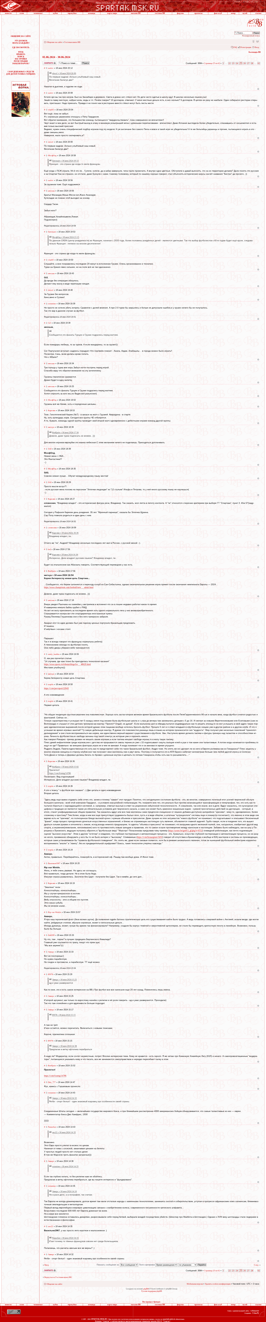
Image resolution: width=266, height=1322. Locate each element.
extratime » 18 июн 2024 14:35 (65, 1166)
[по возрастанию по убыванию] (192, 1265)
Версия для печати (257, 41)
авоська (51, 191)
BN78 (50, 974)
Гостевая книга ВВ (72, 42)
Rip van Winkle (54, 912)
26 (245, 63)
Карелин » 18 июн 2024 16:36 (65, 554)
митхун (51, 427)
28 (252, 63)
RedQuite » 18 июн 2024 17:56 (65, 432)
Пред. (46, 1265)
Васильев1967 (54, 863)
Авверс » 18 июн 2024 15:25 (64, 979)
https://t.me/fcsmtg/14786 (60, 773)
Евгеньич (52, 232)
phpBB (146, 1289)
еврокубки (72, 13)
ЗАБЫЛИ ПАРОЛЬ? (20, 63)
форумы (180, 13)
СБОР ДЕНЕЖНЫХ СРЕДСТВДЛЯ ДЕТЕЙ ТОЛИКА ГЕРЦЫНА (20, 73)
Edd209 (51, 935)
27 (248, 63)
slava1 (50, 142)
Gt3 (49, 323)
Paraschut (52, 1127)
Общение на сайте (54, 42)
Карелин (51, 410)
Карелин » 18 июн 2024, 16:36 (65, 533)
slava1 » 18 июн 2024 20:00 (64, 73)
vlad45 (51, 110)
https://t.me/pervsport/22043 (56, 688)
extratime (52, 303)
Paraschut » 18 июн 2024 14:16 (65, 1238)
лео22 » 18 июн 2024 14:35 (64, 1132)
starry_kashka (54, 654)
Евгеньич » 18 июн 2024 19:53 (65, 161)
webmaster (254, 1311)
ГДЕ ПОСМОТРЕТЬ (20, 47)
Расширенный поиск (251, 36)
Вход (257, 47)
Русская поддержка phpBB (151, 1291)
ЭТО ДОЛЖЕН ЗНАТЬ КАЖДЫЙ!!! (21, 42)
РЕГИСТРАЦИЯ (21, 61)
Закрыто (45, 62)
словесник (52, 527)
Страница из (212, 63)
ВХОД (20, 52)
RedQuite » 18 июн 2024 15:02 (65, 767)
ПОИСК (20, 56)
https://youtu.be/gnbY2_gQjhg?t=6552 (185, 830)
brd (49, 549)
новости (8, 13)
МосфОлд (52, 155)
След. (256, 1265)
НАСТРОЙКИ (21, 59)
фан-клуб (218, 13)
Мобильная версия (253, 41)
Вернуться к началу (258, 89)
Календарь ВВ (255, 52)
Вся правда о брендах (151, 1302)
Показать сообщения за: (108, 1265)
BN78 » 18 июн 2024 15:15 (64, 1015)
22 (229, 63)
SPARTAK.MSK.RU (99, 1319)
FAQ (235, 47)
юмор (233, 13)
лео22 (50, 1226)
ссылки (258, 13)
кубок (55, 13)
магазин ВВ (136, 13)
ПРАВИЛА (20, 54)
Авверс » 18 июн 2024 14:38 (64, 1046)
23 (233, 63)
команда (91, 13)
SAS (50, 449)
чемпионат (38, 13)
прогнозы (198, 13)
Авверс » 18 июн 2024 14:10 (64, 1191)
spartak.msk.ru (169, 1319)
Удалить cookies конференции (218, 1284)
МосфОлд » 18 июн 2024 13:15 (65, 237)
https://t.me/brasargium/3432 (149, 837)
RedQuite (52, 571)
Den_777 (52, 1082)
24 (237, 63)
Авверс (51, 952)
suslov (50, 68)
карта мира (112, 13)
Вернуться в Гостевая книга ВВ (58, 1277)
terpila (50, 684)
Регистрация (245, 47)
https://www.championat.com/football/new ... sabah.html (68, 587)
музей (244, 13)
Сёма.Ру (255, 1313)
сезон (22, 13)
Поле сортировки (147, 1265)
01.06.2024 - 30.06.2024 (56, 57)
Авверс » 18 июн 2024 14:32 (64, 1098)
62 (259, 63)
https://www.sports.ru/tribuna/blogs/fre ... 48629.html (67, 664)
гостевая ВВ (160, 13)
